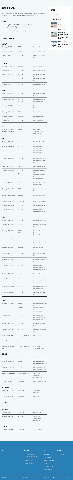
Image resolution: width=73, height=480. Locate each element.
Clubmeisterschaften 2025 (63, 45)
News (59, 23)
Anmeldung (37, 133)
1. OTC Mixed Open (62, 26)
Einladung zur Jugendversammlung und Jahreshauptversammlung (63, 35)
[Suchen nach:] (60, 14)
